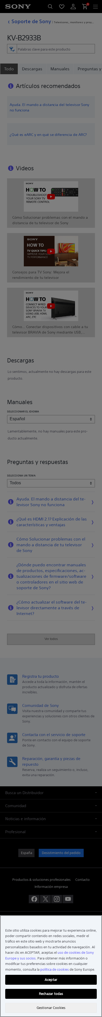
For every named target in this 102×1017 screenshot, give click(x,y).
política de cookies (54, 969)
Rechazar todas (51, 993)
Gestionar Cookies (51, 1008)
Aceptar (51, 979)
